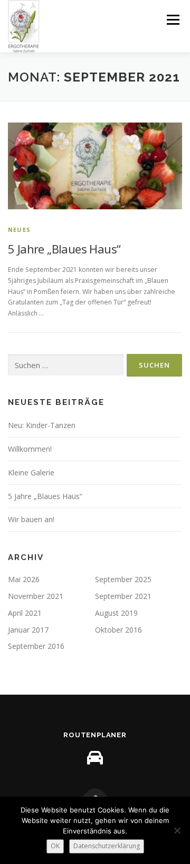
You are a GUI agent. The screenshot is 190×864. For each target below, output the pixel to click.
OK (55, 845)
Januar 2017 (28, 630)
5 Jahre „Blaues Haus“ (64, 249)
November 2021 (35, 596)
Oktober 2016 (118, 630)
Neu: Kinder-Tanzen (41, 425)
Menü (172, 19)
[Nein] (177, 830)
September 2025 (123, 579)
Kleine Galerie (31, 472)
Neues (19, 229)
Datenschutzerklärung (106, 845)
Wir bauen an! (31, 519)
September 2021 (123, 596)
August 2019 (116, 613)
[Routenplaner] (95, 758)
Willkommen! (30, 449)
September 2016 (36, 646)
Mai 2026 (24, 579)
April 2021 (25, 613)
